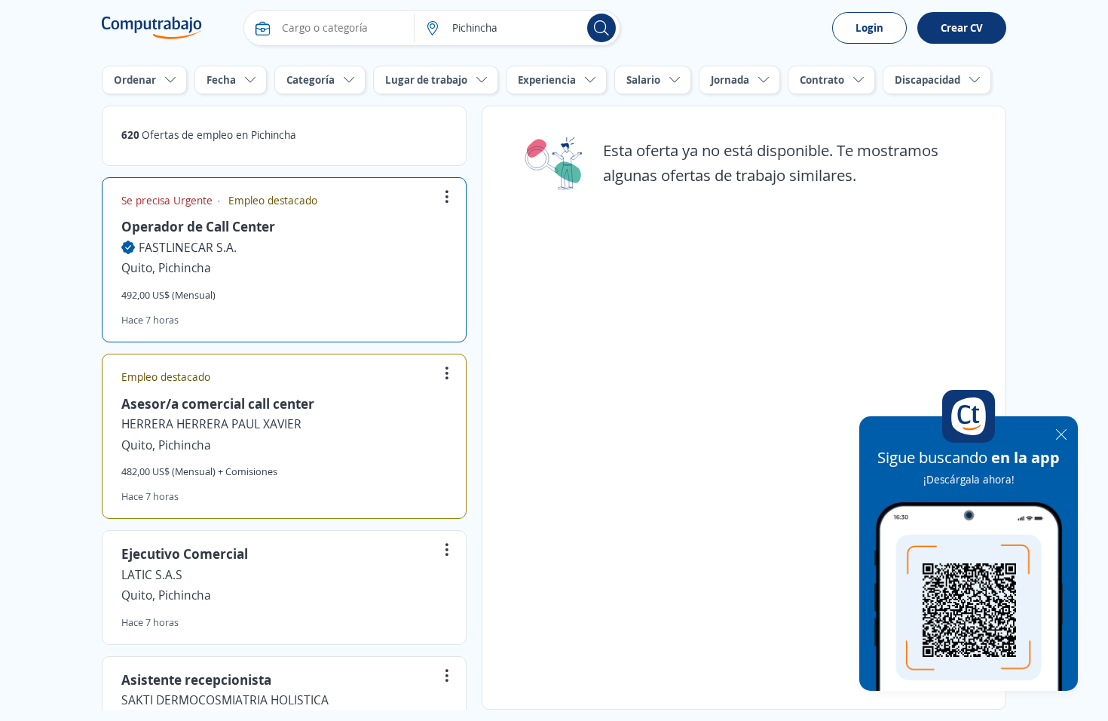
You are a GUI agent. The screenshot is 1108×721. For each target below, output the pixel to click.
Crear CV (962, 27)
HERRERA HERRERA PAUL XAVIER (211, 424)
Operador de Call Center (198, 226)
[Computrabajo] (152, 28)
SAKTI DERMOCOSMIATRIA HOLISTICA (225, 700)
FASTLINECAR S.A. (188, 247)
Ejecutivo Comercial (184, 554)
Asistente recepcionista (196, 679)
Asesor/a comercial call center (217, 403)
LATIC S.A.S (151, 574)
